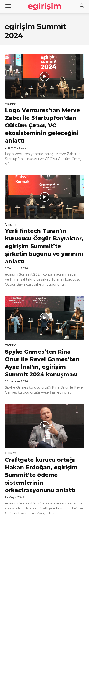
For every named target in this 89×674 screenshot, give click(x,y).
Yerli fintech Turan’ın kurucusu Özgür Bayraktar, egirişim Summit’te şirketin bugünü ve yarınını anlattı (44, 246)
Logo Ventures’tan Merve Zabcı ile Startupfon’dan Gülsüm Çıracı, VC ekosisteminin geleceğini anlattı (42, 125)
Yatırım (10, 103)
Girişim (10, 224)
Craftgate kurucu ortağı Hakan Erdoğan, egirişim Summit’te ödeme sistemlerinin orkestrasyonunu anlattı (41, 475)
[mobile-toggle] (8, 6)
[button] (82, 6)
